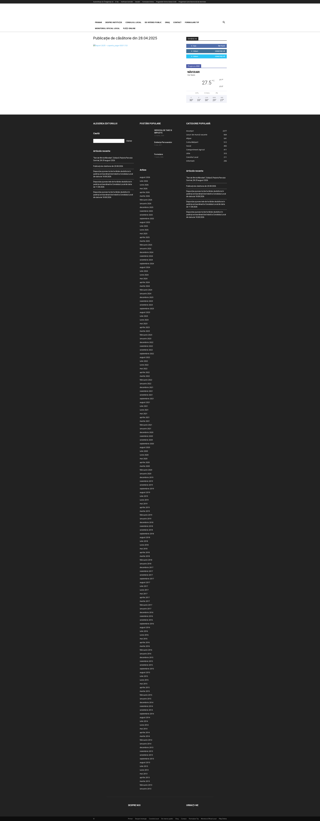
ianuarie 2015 (145, 698)
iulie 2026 (144, 181)
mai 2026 (143, 188)
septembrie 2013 (147, 758)
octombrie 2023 (146, 305)
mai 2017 (143, 593)
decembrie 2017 (146, 567)
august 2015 (145, 672)
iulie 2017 (144, 586)
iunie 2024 (144, 275)
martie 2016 (145, 646)
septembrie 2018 (147, 533)
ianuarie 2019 (145, 518)
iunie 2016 (144, 635)
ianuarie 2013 (145, 788)
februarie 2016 (146, 650)
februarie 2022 (146, 380)
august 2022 (145, 357)
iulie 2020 (144, 451)
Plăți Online (129, 28)
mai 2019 (143, 503)
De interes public (153, 22)
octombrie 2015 (146, 665)
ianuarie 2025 (145, 248)
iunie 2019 (144, 500)
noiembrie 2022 (146, 346)
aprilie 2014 (145, 732)
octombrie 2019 (146, 485)
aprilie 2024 (145, 282)
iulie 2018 (144, 541)
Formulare (158, 154)
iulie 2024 (144, 271)
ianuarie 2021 (145, 428)
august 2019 (145, 492)
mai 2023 (143, 323)
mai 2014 (143, 728)
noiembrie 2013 (146, 751)
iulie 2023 (144, 316)
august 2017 (145, 582)
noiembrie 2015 (146, 661)
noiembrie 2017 (146, 571)
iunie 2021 (144, 410)
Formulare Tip (192, 22)
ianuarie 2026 (145, 203)
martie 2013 (145, 781)
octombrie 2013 (146, 755)
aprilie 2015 (145, 687)
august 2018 (145, 537)
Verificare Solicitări (127, 2)
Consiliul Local (133, 22)
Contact (177, 22)
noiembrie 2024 (146, 256)
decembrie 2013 (146, 747)
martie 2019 (145, 511)
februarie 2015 (146, 695)
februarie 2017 (146, 605)
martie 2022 (145, 376)
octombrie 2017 (146, 575)
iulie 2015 (144, 676)
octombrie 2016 (146, 620)
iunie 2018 (144, 545)
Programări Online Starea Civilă (166, 2)
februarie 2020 (146, 470)
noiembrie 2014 (146, 706)
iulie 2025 (144, 226)
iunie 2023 (144, 320)
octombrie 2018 (146, 530)
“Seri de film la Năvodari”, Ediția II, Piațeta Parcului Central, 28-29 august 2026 (112, 159)
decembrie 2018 (146, 522)
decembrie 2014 (146, 702)
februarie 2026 (146, 200)
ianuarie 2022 (145, 383)
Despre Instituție (113, 22)
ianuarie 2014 (145, 743)
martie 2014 (145, 736)
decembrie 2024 (146, 252)
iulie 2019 (144, 496)
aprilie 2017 (145, 597)
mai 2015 (143, 683)
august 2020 (145, 447)
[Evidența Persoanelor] (146, 145)
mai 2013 (143, 773)
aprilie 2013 (145, 777)
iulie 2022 (144, 361)
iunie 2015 (144, 680)
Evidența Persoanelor (163, 142)
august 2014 (145, 717)
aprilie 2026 (145, 192)
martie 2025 (145, 241)
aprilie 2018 (145, 552)
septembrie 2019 (147, 488)
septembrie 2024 (147, 263)
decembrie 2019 (146, 477)
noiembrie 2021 (146, 391)
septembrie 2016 (147, 623)
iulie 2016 (144, 631)
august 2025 (145, 222)
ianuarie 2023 (145, 338)
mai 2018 (143, 548)
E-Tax (117, 2)
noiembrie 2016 (146, 616)
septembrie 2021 (147, 398)
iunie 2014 (144, 725)
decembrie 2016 (146, 612)
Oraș (167, 22)
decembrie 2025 (146, 207)
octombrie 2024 (146, 260)
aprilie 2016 (145, 642)
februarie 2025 (146, 245)
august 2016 (145, 627)
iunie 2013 (144, 770)
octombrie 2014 (146, 710)
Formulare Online (148, 2)
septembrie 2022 (147, 353)
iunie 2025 (144, 230)
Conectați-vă (220, 51)
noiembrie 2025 (146, 211)
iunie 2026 (144, 185)
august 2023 (145, 312)
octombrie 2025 (146, 215)
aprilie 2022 (145, 372)
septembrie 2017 (147, 578)
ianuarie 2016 (145, 653)
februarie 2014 (146, 740)
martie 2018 (145, 556)
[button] (224, 22)
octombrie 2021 (146, 395)
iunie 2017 (144, 590)
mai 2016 (143, 638)
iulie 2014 (144, 721)
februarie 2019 (146, 515)
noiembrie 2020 (146, 436)
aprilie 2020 (145, 462)
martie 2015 (145, 691)
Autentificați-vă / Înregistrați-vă (103, 2)
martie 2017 (145, 601)
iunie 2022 (144, 365)
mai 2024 (143, 278)
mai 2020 (143, 458)
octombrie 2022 (146, 350)
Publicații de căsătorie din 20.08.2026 (108, 166)
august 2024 (145, 267)
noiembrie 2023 (146, 301)
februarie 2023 (146, 335)
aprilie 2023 (145, 327)
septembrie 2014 (147, 713)
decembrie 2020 (146, 432)
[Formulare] (146, 157)
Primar (98, 22)
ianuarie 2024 (145, 293)
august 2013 (145, 762)
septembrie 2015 (147, 668)
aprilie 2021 (145, 417)
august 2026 (145, 177)
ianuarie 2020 (145, 473)
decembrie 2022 (146, 342)
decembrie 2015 (146, 657)
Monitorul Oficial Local (107, 28)
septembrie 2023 (147, 308)
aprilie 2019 (145, 507)
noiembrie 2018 (146, 526)
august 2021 (145, 402)
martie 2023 (145, 331)
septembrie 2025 (147, 218)
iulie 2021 (144, 406)
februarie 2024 (146, 290)
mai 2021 (143, 413)
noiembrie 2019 (146, 481)
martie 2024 (145, 286)
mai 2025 (143, 233)
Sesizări (137, 2)
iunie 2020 (144, 455)
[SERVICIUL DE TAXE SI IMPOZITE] (146, 133)
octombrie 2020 (146, 440)
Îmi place (221, 46)
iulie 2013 (144, 766)
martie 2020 (145, 466)
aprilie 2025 (145, 237)
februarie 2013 (146, 785)
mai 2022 (143, 368)
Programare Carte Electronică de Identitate (192, 2)
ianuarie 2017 (145, 608)
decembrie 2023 (146, 297)
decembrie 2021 (146, 387)
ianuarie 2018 (145, 563)
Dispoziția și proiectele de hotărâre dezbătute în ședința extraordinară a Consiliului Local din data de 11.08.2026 (112, 184)
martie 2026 (145, 196)
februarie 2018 (146, 560)
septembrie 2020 (147, 443)
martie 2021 (145, 421)
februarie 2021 (146, 425)
